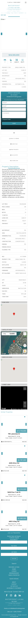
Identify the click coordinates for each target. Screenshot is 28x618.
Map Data (15, 408)
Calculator (14, 155)
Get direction (14, 160)
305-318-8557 (14, 95)
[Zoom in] (24, 402)
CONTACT (14, 584)
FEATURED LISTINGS (14, 567)
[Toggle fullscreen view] (24, 333)
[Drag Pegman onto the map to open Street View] (24, 351)
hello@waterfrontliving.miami (14, 96)
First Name (14, 545)
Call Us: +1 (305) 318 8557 (14, 2)
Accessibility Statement (14, 588)
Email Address (13, 539)
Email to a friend (14, 138)
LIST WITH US (14, 586)
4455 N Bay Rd (14, 521)
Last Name (14, 552)
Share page (14, 144)
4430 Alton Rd (14, 463)
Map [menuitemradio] (4, 334)
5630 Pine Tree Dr (14, 492)
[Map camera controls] (24, 345)
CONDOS (14, 571)
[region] (14, 397)
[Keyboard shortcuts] (10, 354)
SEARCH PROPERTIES (14, 575)
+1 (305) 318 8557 (17, 611)
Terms (19, 408)
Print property (14, 149)
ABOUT (14, 582)
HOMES (14, 569)
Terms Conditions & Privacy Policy (8, 614)
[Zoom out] (24, 406)
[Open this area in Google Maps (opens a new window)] (3, 354)
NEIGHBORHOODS (14, 573)
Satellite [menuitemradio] (12, 334)
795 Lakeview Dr (14, 434)
